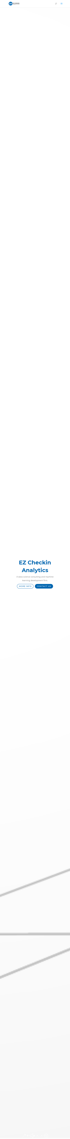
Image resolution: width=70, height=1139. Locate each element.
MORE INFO (25, 586)
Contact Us (44, 586)
